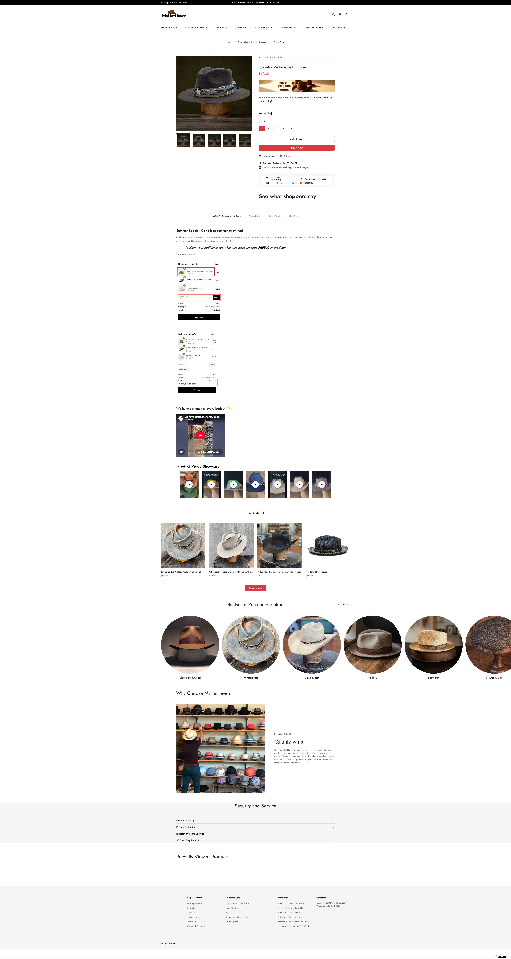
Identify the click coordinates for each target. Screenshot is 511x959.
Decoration (338, 27)
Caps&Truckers (312, 27)
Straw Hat (241, 27)
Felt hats (222, 27)
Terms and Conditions (196, 926)
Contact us (191, 908)
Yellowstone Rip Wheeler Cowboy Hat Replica (279, 571)
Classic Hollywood (196, 27)
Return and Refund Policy (237, 917)
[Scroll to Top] (506, 944)
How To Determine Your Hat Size (292, 903)
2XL (291, 128)
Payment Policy (194, 917)
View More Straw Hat (185, 254)
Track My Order (233, 908)
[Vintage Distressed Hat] (251, 645)
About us (191, 912)
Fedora (373, 678)
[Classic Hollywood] (190, 645)
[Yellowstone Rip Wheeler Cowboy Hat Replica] (279, 545)
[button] (346, 15)
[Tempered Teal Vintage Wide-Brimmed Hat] (183, 545)
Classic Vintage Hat (245, 42)
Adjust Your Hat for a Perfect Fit (292, 917)
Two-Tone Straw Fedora (316, 571)
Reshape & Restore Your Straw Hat (293, 921)
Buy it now (297, 148)
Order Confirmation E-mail (237, 903)
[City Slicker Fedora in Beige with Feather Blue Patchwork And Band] (231, 545)
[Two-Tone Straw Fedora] (328, 545)
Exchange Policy (194, 903)
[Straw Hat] (434, 645)
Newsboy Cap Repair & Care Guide (294, 926)
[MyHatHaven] (174, 14)
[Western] (312, 645)
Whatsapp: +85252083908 (329, 906)
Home (229, 42)
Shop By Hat (168, 27)
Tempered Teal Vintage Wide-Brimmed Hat (181, 571)
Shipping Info (232, 921)
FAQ (228, 912)
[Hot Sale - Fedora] (373, 645)
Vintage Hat (251, 678)
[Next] (347, 604)
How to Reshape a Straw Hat (290, 908)
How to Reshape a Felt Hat (290, 912)
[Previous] (339, 604)
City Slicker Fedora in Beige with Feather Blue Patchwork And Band (231, 571)
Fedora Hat (286, 27)
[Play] (189, 484)
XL (284, 128)
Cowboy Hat (262, 27)
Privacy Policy (193, 921)
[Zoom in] (247, 61)
